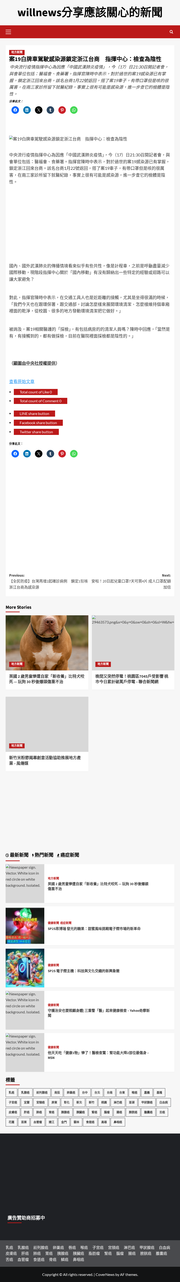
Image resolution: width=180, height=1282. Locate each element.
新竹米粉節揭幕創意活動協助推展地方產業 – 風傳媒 (45, 760)
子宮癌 (13, 1102)
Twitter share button (36, 432)
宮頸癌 (40, 1102)
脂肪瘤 (94, 1253)
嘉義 (147, 1092)
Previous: (48, 581)
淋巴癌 (118, 1102)
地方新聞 (16, 52)
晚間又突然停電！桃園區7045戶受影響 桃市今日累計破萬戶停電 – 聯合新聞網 (131, 679)
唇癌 (72, 1247)
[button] (10, 31)
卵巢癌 (71, 1092)
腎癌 (94, 1112)
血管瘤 (38, 1122)
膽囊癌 (148, 1112)
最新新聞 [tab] (19, 855)
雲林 (76, 1122)
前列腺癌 (42, 1092)
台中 (85, 1092)
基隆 (159, 1092)
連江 (51, 1122)
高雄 (104, 1122)
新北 (79, 1102)
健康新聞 (53, 923)
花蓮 (11, 1122)
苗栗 (24, 1122)
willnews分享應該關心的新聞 (90, 13)
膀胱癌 (133, 1112)
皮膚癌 (13, 1112)
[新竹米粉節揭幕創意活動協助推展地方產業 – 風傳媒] (47, 724)
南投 (57, 1092)
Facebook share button (38, 422)
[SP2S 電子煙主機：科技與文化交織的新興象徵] (25, 967)
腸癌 (119, 1112)
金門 (64, 1122)
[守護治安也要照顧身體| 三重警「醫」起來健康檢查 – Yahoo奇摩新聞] (25, 1002)
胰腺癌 (65, 1112)
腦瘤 (107, 1112)
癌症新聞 (65, 923)
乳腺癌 (25, 1092)
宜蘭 (27, 1102)
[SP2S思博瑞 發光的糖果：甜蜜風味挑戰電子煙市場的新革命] (25, 925)
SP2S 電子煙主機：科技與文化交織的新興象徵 (84, 971)
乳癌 (11, 1092)
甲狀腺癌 (147, 1102)
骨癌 (52, 1259)
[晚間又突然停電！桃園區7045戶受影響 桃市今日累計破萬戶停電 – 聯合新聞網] (133, 642)
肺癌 (39, 1112)
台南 (109, 1092)
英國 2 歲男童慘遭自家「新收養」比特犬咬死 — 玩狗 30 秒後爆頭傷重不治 (46, 679)
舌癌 (162, 1112)
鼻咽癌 (118, 1122)
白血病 (163, 1102)
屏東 (54, 1102)
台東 (122, 1092)
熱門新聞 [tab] (43, 855)
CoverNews (105, 1274)
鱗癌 (64, 1259)
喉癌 (134, 1092)
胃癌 (51, 1112)
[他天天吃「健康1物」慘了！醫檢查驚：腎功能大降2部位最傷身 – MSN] (25, 1044)
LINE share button (34, 413)
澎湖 (132, 1102)
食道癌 (90, 1122)
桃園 (104, 1102)
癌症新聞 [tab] (69, 855)
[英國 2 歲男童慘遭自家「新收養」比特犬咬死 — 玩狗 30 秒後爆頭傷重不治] (47, 642)
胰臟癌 (80, 1112)
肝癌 (27, 1112)
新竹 (91, 1102)
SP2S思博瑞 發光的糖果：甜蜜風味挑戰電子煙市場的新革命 (94, 928)
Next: (131, 581)
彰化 (67, 1102)
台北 (97, 1092)
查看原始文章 (21, 381)
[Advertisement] (90, 220)
